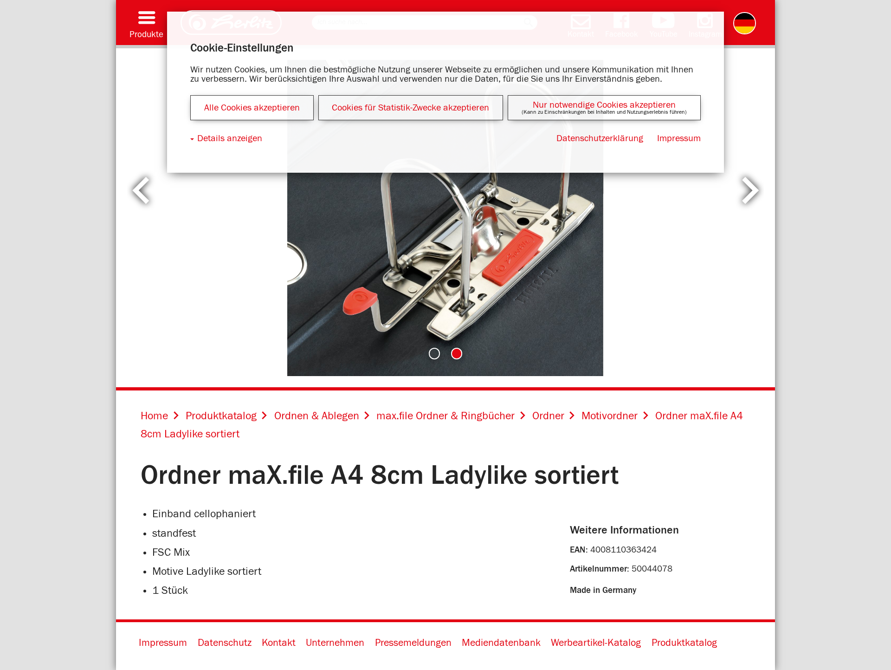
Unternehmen (335, 643)
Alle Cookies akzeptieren (252, 107)
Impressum (163, 643)
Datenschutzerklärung (599, 138)
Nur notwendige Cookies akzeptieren (604, 105)
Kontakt (279, 643)
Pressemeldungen (413, 643)
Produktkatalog (684, 643)
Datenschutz (225, 643)
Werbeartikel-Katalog (596, 643)
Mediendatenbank (501, 643)
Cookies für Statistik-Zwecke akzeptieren (410, 107)
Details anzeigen (229, 138)
